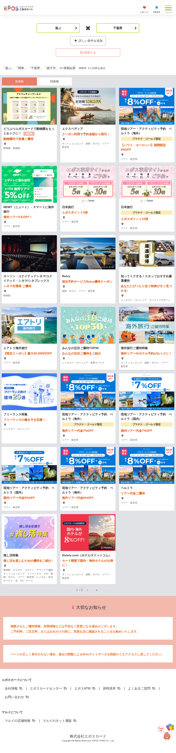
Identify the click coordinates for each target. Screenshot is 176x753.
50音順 (54, 81)
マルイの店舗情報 (18, 720)
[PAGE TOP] (164, 733)
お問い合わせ (15, 697)
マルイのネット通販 (58, 720)
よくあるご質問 (139, 688)
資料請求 (110, 688)
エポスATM (82, 688)
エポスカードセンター (46, 688)
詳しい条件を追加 (90, 40)
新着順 (19, 81)
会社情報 (11, 688)
